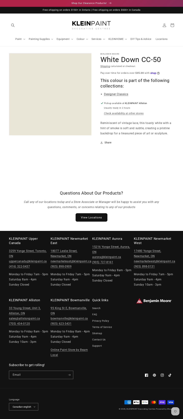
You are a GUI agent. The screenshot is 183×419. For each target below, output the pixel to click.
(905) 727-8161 (102, 262)
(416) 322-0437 (19, 266)
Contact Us (99, 339)
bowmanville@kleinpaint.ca (69, 318)
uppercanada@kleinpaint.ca (28, 261)
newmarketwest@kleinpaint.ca (154, 261)
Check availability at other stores (124, 113)
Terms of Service (102, 327)
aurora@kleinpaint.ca (106, 257)
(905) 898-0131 (144, 266)
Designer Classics (116, 94)
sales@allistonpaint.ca (24, 318)
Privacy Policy (100, 320)
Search (96, 308)
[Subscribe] (69, 375)
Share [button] (108, 142)
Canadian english (22, 406)
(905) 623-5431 (61, 323)
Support (97, 345)
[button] (13, 25)
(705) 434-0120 (19, 323)
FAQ (94, 314)
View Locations (91, 217)
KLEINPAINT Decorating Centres (141, 409)
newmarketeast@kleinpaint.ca (71, 261)
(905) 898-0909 (61, 266)
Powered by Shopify (165, 409)
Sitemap (97, 333)
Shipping (105, 66)
